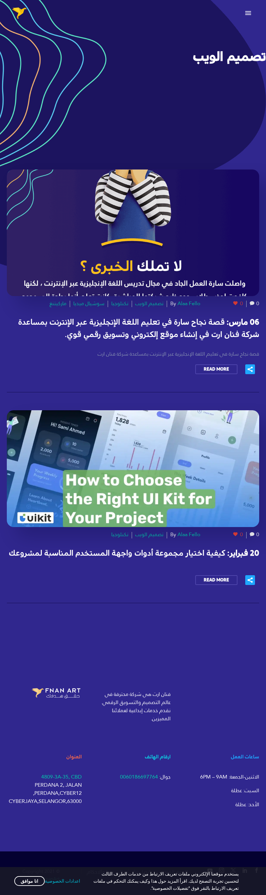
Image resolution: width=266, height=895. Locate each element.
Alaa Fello (188, 303)
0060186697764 (139, 776)
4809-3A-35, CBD (61, 776)
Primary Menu (248, 13)
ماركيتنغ (58, 303)
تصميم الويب (149, 303)
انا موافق (29, 881)
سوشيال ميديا (88, 303)
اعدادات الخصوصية (62, 881)
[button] (250, 369)
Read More (216, 369)
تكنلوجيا (119, 303)
